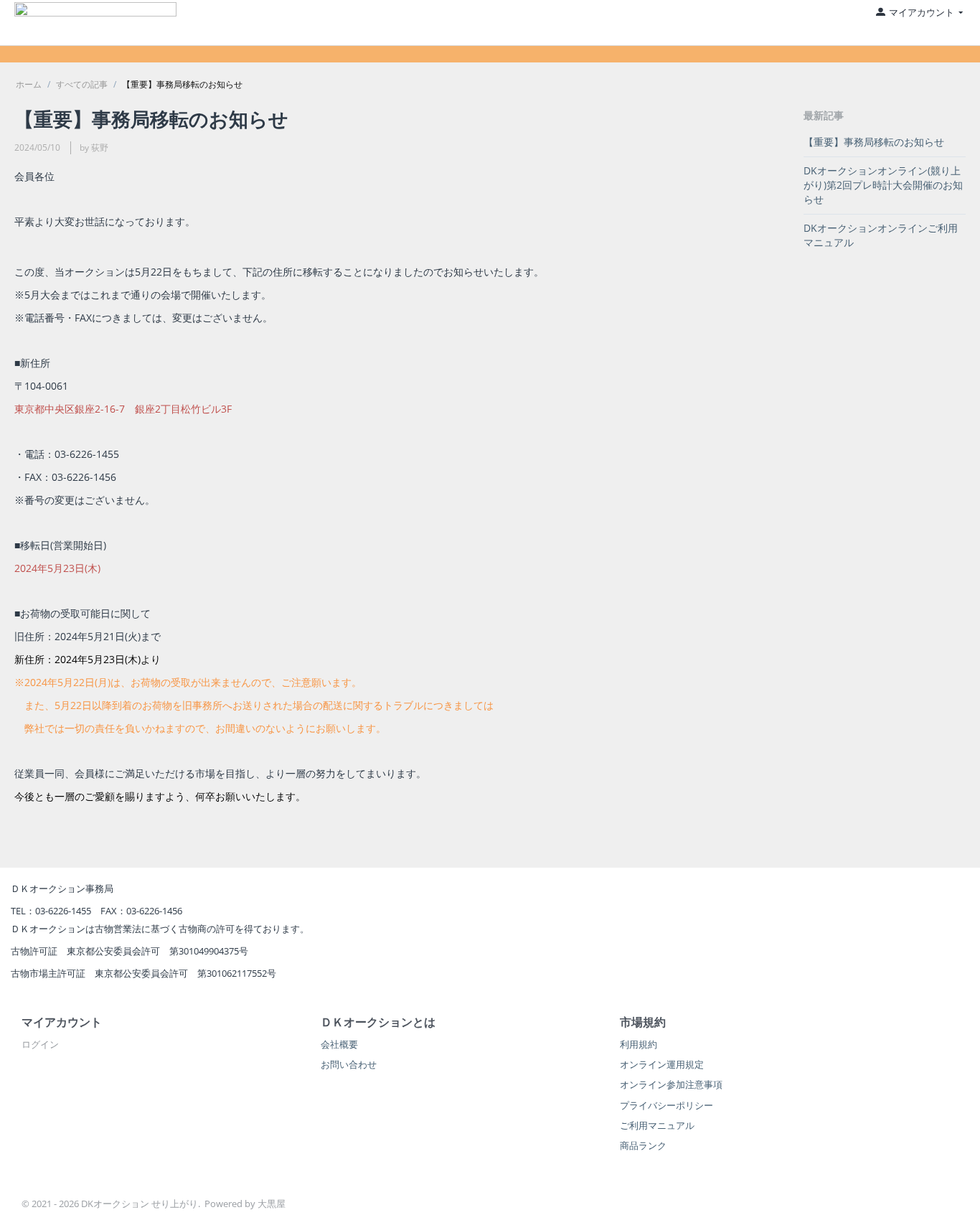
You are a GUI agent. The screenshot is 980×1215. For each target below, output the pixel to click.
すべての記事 (82, 84)
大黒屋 (272, 1203)
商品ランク (643, 1145)
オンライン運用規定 (662, 1064)
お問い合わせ (349, 1064)
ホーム (29, 84)
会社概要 (339, 1044)
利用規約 (638, 1044)
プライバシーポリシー (666, 1105)
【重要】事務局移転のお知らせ (874, 142)
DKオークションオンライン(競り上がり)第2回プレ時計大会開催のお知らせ (883, 185)
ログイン (40, 1044)
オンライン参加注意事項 (671, 1084)
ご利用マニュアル (657, 1125)
